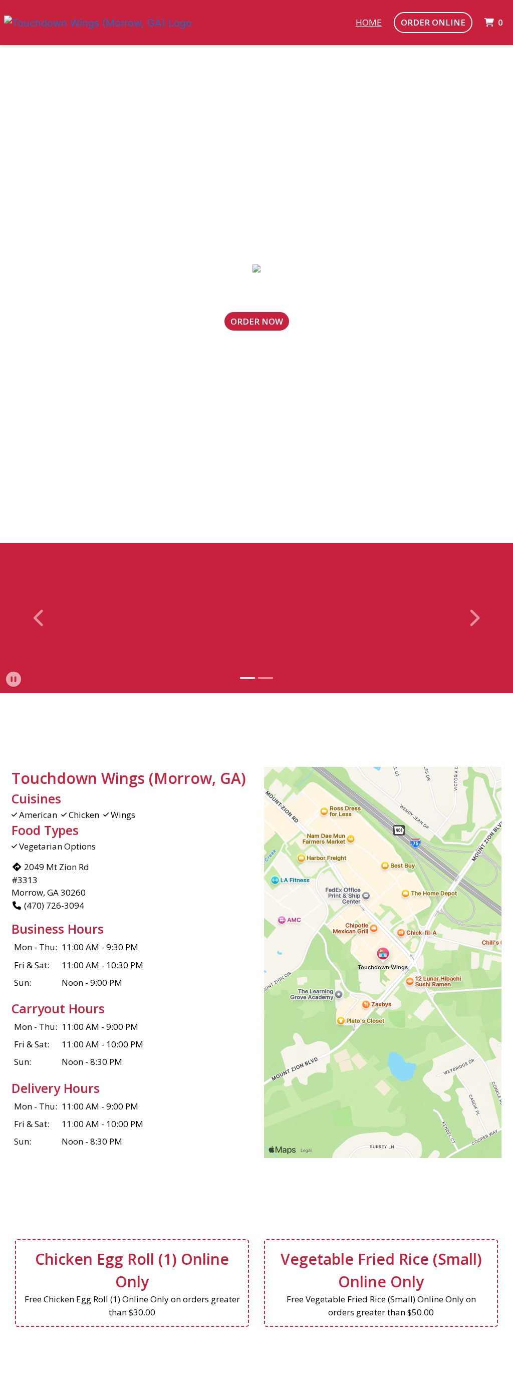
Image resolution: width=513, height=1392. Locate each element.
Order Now (256, 321)
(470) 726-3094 (54, 905)
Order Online (433, 22)
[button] (39, 618)
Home (369, 22)
